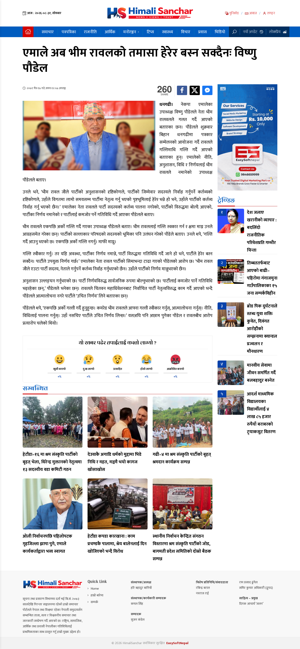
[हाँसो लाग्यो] (146, 359)
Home (95, 588)
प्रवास (202, 32)
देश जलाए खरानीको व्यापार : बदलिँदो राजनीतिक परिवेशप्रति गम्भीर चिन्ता (262, 231)
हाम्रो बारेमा (97, 595)
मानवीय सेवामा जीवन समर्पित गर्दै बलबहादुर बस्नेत (261, 373)
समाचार (48, 32)
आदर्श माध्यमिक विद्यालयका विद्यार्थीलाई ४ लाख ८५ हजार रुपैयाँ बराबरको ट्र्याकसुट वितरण (261, 413)
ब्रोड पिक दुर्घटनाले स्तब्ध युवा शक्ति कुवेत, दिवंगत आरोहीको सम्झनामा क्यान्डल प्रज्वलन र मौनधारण (262, 328)
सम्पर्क (94, 602)
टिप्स (150, 32)
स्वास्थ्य (167, 32)
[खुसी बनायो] (59, 359)
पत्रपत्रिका (69, 32)
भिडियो (220, 32)
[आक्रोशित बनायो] (175, 359)
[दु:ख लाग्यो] (88, 359)
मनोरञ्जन (129, 32)
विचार (185, 32)
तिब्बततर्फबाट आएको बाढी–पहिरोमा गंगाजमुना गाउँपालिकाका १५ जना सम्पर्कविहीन (262, 278)
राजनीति (90, 32)
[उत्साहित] (117, 359)
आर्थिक (110, 32)
